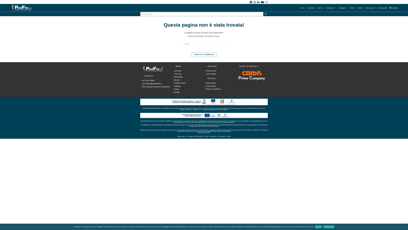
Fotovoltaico (178, 77)
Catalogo (342, 8)
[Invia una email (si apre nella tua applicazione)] (266, 2)
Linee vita (320, 8)
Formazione (330, 8)
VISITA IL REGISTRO (204, 132)
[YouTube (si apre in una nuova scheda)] (262, 2)
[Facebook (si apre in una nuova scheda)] (251, 2)
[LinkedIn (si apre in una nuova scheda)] (258, 2)
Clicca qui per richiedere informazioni (156, 87)
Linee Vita (177, 74)
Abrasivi (177, 80)
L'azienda (177, 71)
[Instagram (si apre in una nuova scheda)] (255, 2)
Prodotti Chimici (180, 83)
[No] (405, 227)
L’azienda (311, 8)
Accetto (318, 227)
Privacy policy (211, 83)
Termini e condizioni (213, 89)
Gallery (352, 8)
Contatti (360, 8)
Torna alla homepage (204, 54)
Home (303, 8)
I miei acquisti (382, 8)
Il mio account (370, 8)
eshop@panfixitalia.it (154, 84)
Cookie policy (211, 86)
